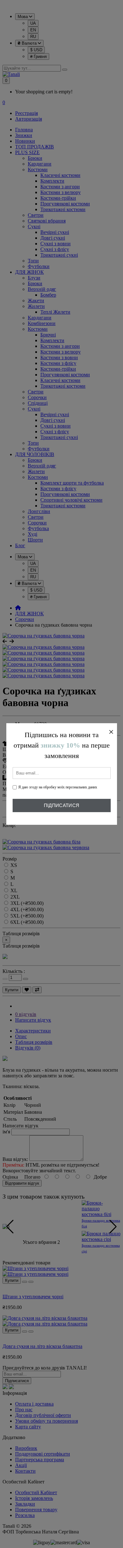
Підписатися (61, 805)
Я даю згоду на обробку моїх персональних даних (57, 787)
